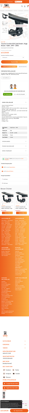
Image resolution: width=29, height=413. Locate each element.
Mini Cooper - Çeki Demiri (21, 223)
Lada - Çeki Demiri (5, 243)
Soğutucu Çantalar (19, 285)
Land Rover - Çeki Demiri (7, 244)
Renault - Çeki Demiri (20, 231)
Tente (2, 309)
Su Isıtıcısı (3, 298)
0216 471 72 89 (7, 353)
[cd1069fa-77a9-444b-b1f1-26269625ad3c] (8, 334)
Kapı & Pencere (4, 308)
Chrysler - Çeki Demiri (6, 226)
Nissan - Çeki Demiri (19, 226)
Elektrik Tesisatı (5, 252)
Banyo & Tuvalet (5, 294)
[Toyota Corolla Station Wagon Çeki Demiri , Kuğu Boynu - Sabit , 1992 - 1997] (7, 199)
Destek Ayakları (18, 252)
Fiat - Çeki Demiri (5, 231)
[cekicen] (6, 395)
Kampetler (17, 282)
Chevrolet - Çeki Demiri (6, 224)
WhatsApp (8, 94)
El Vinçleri (17, 265)
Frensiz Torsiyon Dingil (20, 271)
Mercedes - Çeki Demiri (20, 221)
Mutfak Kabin (4, 292)
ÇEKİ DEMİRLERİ (5, 218)
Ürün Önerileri (7, 150)
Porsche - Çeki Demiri (20, 230)
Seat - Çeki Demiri (19, 234)
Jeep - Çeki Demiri (5, 240)
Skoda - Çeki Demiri (19, 236)
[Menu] (1, 6)
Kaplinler (17, 251)
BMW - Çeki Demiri (5, 223)
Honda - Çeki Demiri (5, 234)
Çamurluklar (18, 263)
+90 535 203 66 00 (7, 358)
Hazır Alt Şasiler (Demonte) (7, 311)
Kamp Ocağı (18, 279)
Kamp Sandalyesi (19, 281)
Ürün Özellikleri (7, 102)
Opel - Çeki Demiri (19, 227)
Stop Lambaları (18, 258)
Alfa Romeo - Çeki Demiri (7, 220)
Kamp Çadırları (18, 289)
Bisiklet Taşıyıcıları (5, 251)
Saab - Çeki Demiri (19, 233)
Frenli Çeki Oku (18, 273)
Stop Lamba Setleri (19, 259)
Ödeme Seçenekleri (8, 146)
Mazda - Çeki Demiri (19, 220)
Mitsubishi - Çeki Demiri (20, 224)
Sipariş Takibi (19, 1)
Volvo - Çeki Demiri (19, 244)
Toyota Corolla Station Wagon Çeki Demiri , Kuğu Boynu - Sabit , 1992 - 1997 (7, 207)
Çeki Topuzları (4, 255)
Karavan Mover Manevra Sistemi (6, 313)
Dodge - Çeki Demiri (6, 230)
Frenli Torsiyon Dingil (20, 270)
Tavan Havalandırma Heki (7, 295)
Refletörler (17, 255)
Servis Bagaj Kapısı (5, 296)
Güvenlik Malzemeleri (20, 261)
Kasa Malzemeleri (19, 262)
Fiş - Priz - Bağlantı (19, 256)
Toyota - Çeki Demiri (19, 241)
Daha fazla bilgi (10, 407)
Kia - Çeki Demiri (5, 241)
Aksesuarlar (4, 282)
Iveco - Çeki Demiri (5, 238)
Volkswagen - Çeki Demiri (21, 243)
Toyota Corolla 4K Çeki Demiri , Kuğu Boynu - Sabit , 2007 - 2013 (21, 207)
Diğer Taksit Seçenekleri (23, 66)
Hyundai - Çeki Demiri (6, 236)
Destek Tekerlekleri (5, 284)
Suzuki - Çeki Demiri (19, 240)
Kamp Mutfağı (18, 288)
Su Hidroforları (4, 299)
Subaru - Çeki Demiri (19, 238)
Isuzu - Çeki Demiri (5, 237)
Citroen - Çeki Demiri (6, 227)
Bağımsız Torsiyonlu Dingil (21, 269)
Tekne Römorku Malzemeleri (18, 267)
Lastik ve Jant (18, 274)
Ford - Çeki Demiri (5, 233)
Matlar (16, 284)
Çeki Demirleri (10, 1)
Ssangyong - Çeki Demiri (20, 237)
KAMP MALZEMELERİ (21, 277)
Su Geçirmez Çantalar (20, 286)
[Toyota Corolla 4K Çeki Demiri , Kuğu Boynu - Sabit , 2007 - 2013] (22, 199)
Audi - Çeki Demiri (5, 221)
